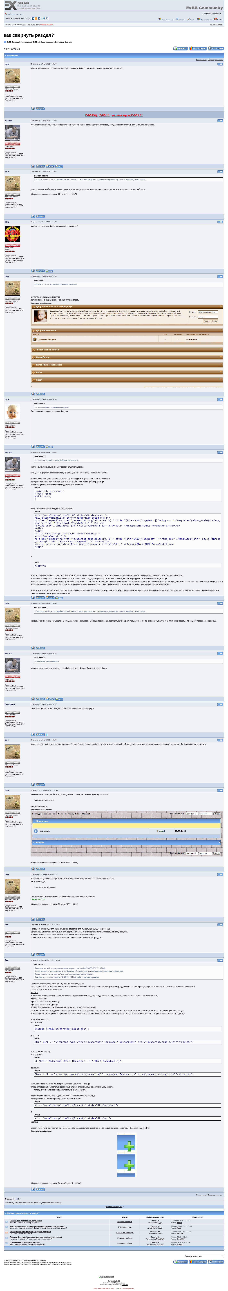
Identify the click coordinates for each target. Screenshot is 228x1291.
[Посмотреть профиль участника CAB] (33, 448)
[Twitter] (46, 735)
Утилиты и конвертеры (125, 1232)
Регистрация (33, 24)
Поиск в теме (201, 60)
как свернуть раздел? (29, 35)
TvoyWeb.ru (121, 1283)
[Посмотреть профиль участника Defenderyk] (33, 735)
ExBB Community (14, 42)
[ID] (220, 65)
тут (93, 1096)
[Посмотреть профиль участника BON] (33, 272)
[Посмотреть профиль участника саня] (33, 110)
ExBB (118, 1281)
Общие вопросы (46, 42)
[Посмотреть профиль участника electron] (33, 167)
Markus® (125, 1285)
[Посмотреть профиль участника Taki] (33, 956)
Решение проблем (124, 1222)
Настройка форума (63, 42)
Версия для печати (215, 60)
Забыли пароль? (216, 24)
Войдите (69, 896)
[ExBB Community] (23, 9)
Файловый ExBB (30, 42)
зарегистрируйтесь (85, 896)
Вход (24, 24)
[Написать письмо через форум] (40, 110)
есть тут (34, 993)
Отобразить (48, 800)
